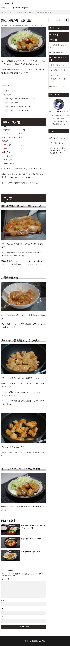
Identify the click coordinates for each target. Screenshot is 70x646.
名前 (2, 600)
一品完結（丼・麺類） (58, 71)
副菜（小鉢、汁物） (59, 80)
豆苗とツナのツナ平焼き (30, 551)
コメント (5, 579)
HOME (5, 12)
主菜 (25, 25)
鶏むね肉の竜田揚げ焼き (44, 12)
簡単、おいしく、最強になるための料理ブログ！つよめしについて (57, 150)
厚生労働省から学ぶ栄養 (58, 46)
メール (3, 609)
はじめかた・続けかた (20, 8)
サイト (3, 617)
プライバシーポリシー (57, 143)
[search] (66, 20)
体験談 (3, 8)
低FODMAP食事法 (58, 52)
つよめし (41, 641)
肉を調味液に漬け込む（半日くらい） (21, 99)
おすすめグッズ (57, 86)
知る (9, 8)
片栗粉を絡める (13, 103)
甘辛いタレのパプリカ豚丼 (31, 538)
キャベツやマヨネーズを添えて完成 (20, 110)
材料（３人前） (10, 91)
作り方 (7, 95)
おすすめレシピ (29, 12)
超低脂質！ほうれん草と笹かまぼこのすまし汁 (33, 526)
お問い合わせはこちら (57, 138)
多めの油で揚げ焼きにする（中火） (20, 107)
